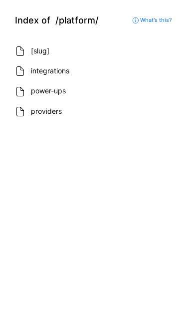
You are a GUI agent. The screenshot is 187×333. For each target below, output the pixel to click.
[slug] (40, 50)
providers (46, 111)
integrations (50, 70)
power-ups (48, 90)
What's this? (155, 19)
